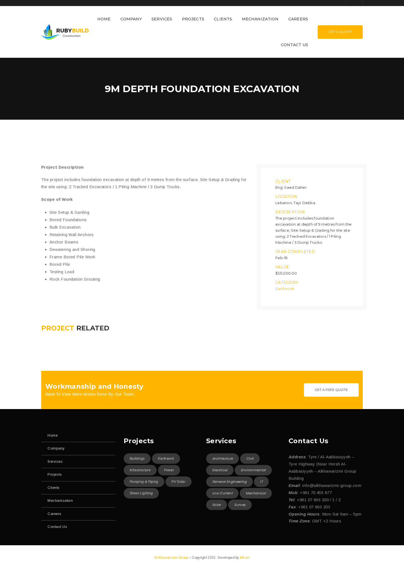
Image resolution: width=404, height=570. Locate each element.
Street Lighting (141, 493)
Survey (240, 504)
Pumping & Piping (144, 482)
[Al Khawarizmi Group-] (65, 31)
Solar (216, 504)
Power (169, 470)
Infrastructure (140, 470)
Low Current (222, 493)
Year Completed (295, 251)
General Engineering (229, 481)
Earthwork (284, 288)
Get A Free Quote (331, 390)
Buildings (137, 459)
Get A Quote (340, 32)
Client (283, 181)
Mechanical (256, 493)
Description (290, 212)
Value (282, 267)
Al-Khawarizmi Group (171, 558)
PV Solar (178, 482)
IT (261, 481)
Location (286, 196)
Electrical (220, 470)
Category (286, 282)
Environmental (253, 470)
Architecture (222, 458)
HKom (245, 558)
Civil (250, 458)
